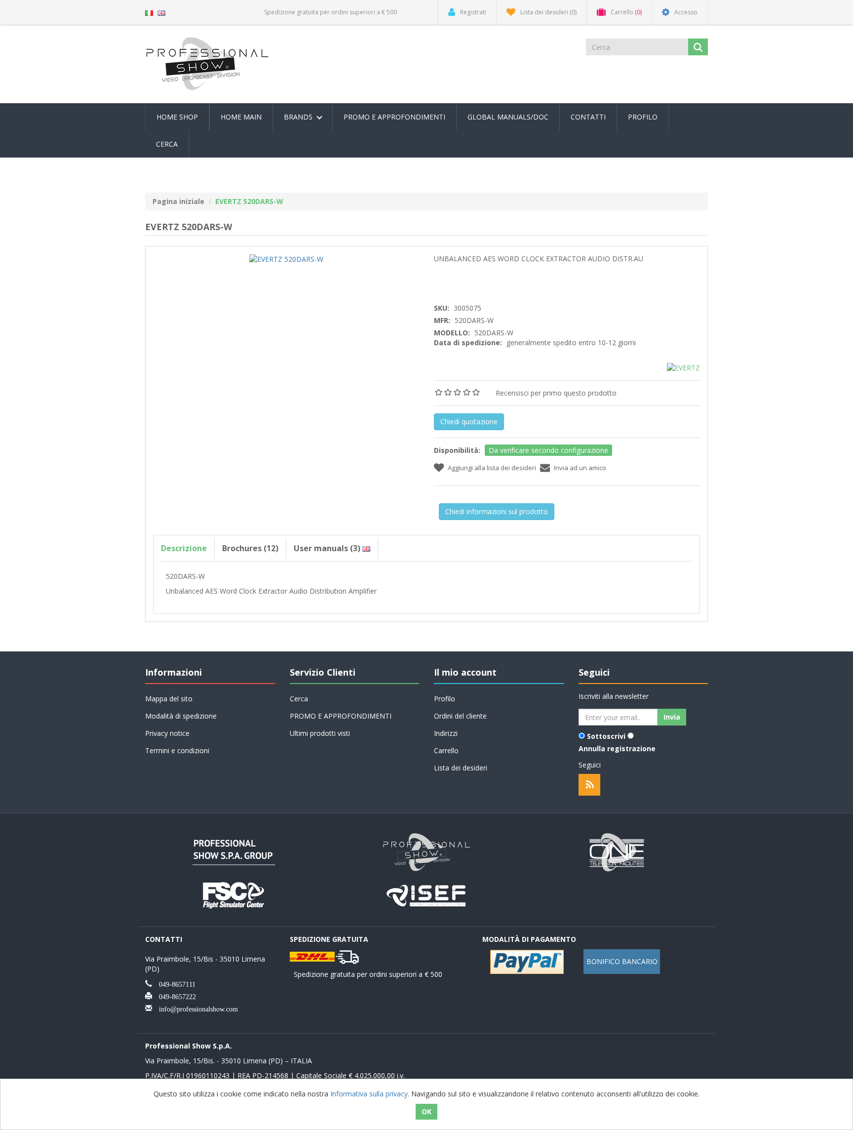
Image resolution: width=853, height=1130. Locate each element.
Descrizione (184, 548)
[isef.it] (426, 894)
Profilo (643, 116)
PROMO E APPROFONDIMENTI (394, 116)
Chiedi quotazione (469, 421)
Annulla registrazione (617, 748)
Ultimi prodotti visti (320, 733)
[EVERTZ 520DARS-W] (286, 258)
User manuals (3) (328, 548)
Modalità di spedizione (181, 716)
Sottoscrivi (606, 736)
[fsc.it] (234, 894)
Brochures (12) (250, 548)
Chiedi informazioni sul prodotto (496, 511)
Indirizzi (446, 733)
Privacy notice (167, 733)
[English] (161, 12)
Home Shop (177, 116)
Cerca (167, 144)
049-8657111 (173, 983)
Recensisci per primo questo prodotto (556, 393)
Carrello (446, 750)
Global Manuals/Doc (507, 116)
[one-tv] (619, 851)
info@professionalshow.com (195, 1008)
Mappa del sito (169, 698)
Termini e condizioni (177, 750)
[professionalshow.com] (426, 851)
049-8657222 (174, 996)
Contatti (588, 116)
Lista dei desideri (460, 767)
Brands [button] (299, 116)
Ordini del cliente (460, 716)
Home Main (241, 116)
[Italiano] (149, 12)
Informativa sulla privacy (369, 1093)
